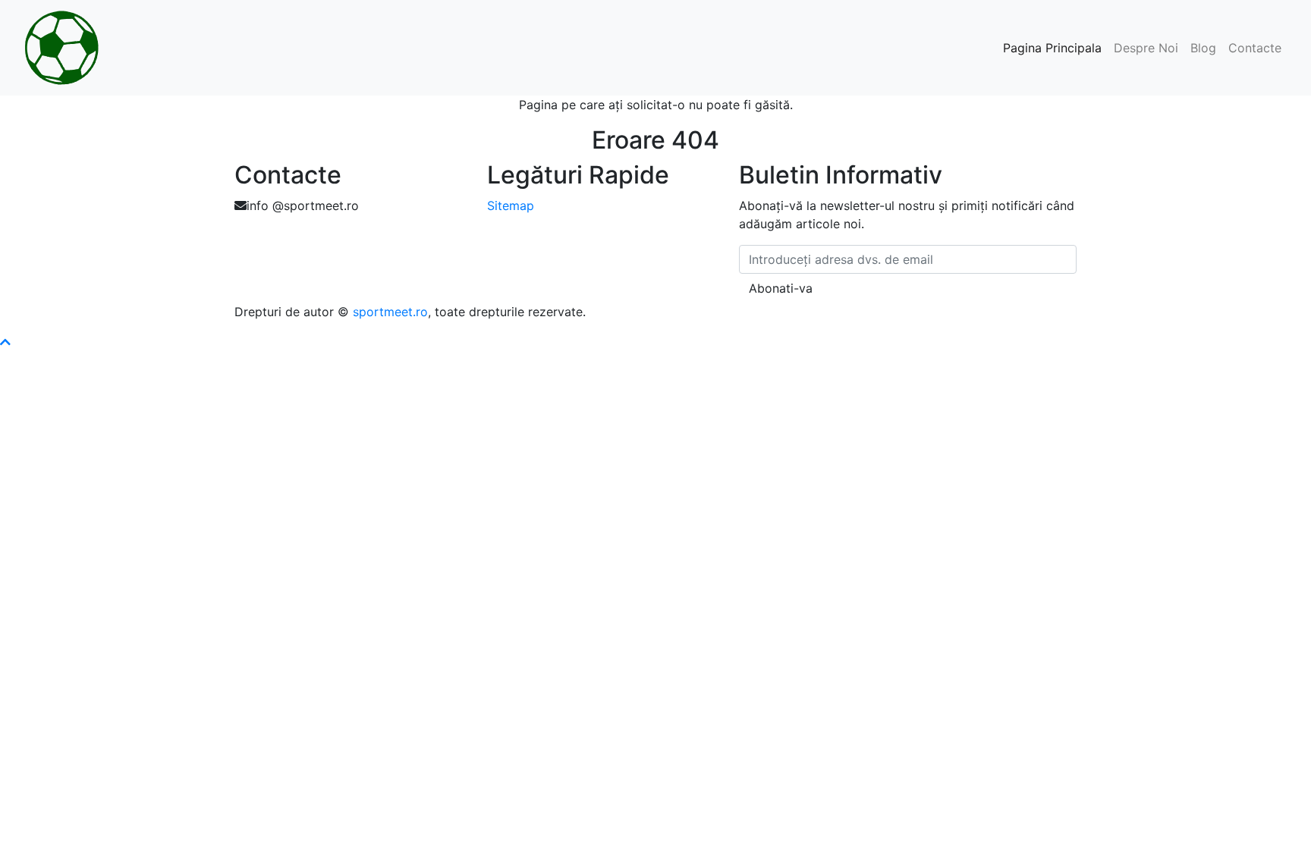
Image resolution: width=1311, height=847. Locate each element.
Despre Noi (1146, 47)
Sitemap (510, 205)
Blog (1203, 47)
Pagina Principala (1052, 47)
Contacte (1254, 47)
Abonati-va (781, 288)
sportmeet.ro (390, 311)
